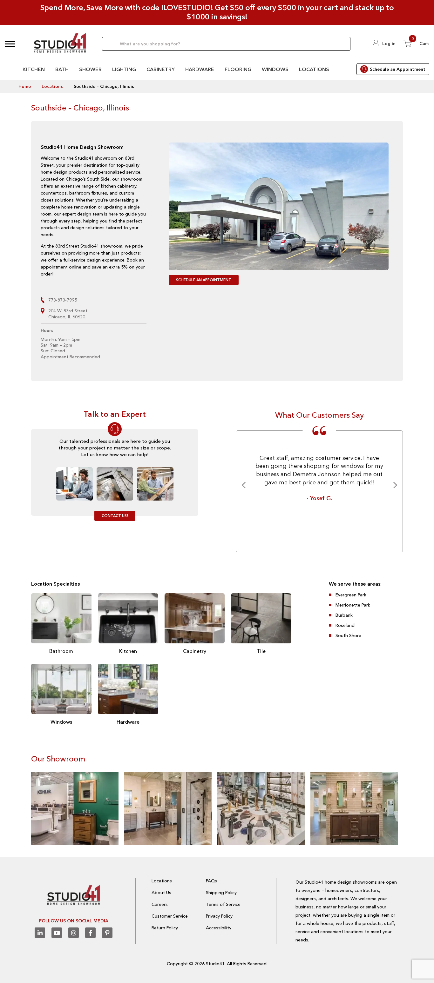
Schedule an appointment (203, 279)
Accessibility (218, 928)
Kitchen (34, 69)
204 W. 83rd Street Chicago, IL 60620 (67, 313)
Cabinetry (160, 69)
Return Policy (165, 928)
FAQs (211, 881)
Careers (160, 904)
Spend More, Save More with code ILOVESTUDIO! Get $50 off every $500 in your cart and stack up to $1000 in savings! (217, 12)
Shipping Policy (221, 892)
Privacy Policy (219, 916)
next (393, 485)
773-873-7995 (62, 300)
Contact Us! (115, 515)
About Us (161, 892)
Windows (275, 69)
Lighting (124, 69)
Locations (314, 69)
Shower (90, 69)
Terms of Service (223, 904)
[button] (10, 43)
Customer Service (170, 916)
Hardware (199, 69)
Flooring (238, 69)
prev (244, 485)
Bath (62, 69)
